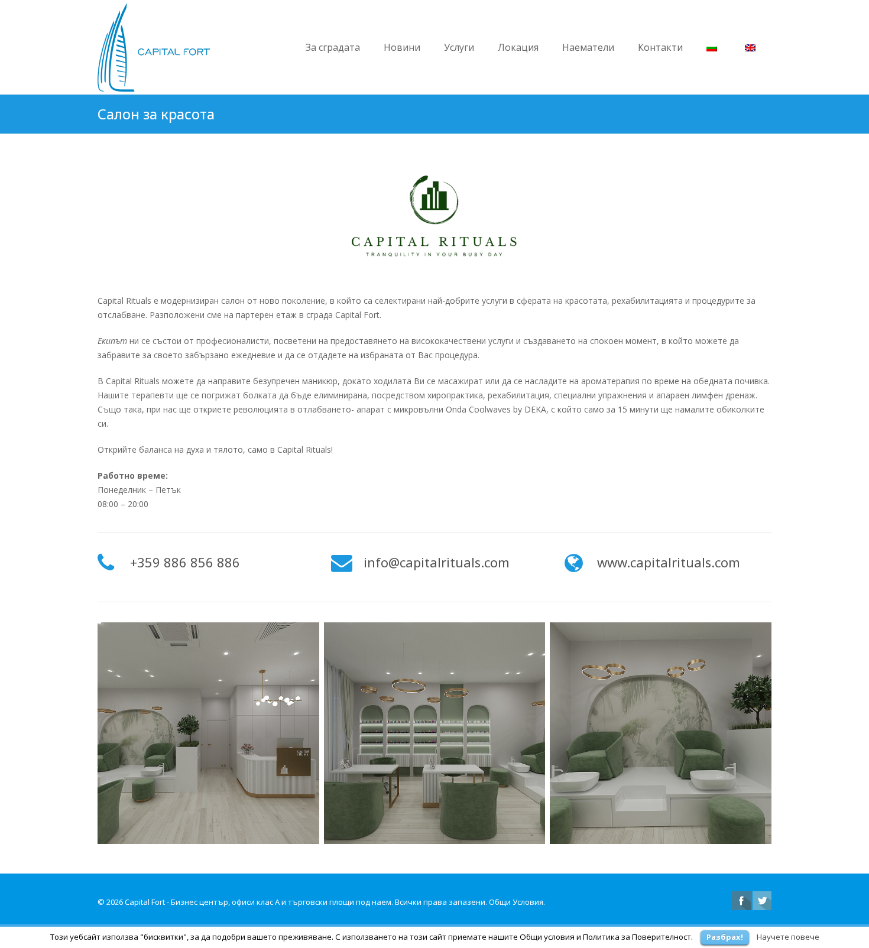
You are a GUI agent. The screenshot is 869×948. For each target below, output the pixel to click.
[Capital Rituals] (208, 733)
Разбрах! (724, 936)
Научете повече (788, 936)
